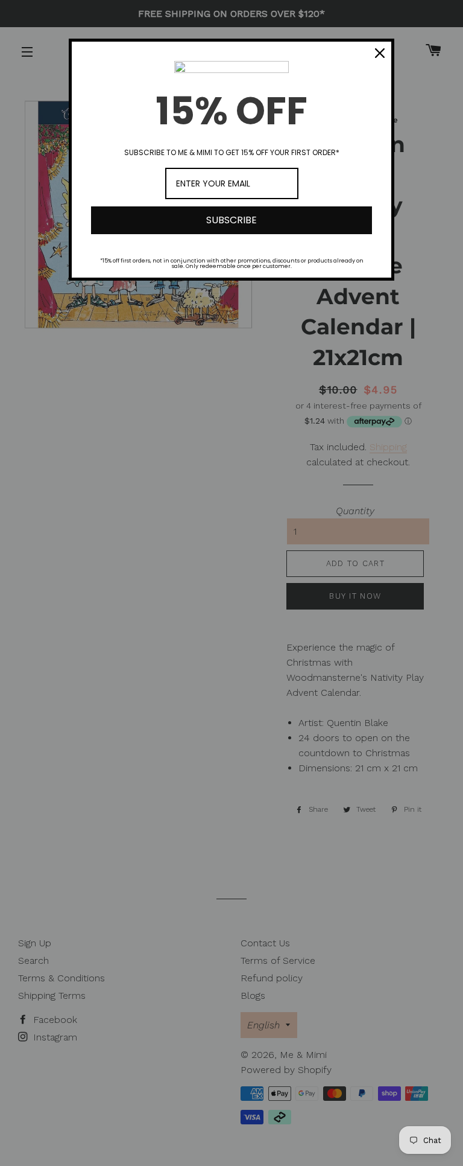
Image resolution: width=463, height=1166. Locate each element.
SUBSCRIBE (231, 220)
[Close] (379, 53)
